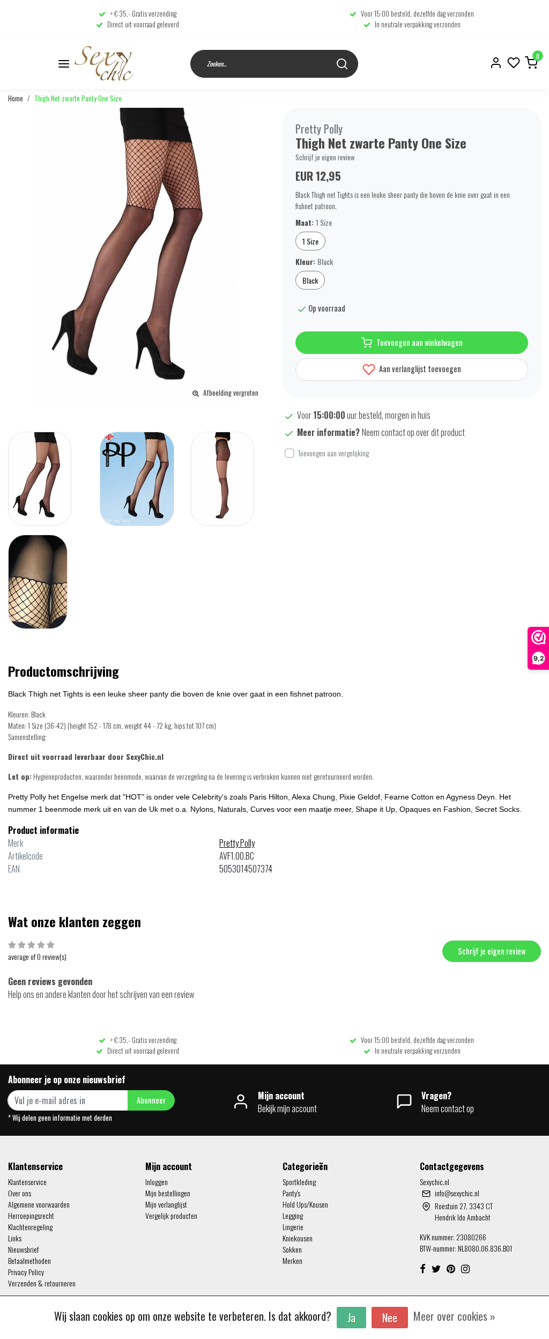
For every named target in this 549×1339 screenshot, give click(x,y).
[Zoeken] (342, 63)
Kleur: (314, 261)
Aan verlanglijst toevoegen (419, 368)
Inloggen (156, 1181)
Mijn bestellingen (167, 1193)
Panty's (291, 1193)
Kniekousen (298, 1238)
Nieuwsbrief (23, 1249)
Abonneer (151, 1100)
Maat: (313, 222)
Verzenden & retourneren (42, 1283)
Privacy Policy (26, 1271)
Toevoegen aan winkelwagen (419, 342)
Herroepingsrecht (31, 1215)
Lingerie (293, 1226)
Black (310, 280)
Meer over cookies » (454, 1316)
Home (15, 98)
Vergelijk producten (171, 1215)
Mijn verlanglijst (166, 1204)
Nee (389, 1318)
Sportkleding (299, 1181)
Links (14, 1238)
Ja (351, 1318)
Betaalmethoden (29, 1260)
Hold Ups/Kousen (305, 1204)
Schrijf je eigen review (325, 157)
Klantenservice (27, 1181)
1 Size (310, 241)
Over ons (19, 1193)
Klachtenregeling (30, 1226)
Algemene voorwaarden (39, 1204)
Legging (293, 1215)
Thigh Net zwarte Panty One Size (78, 98)
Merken (292, 1260)
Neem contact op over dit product (413, 432)
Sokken (292, 1249)
